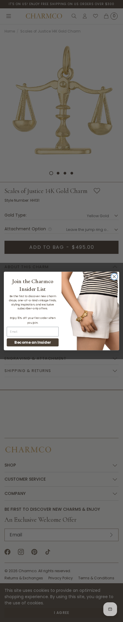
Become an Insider (32, 342)
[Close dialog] (114, 276)
